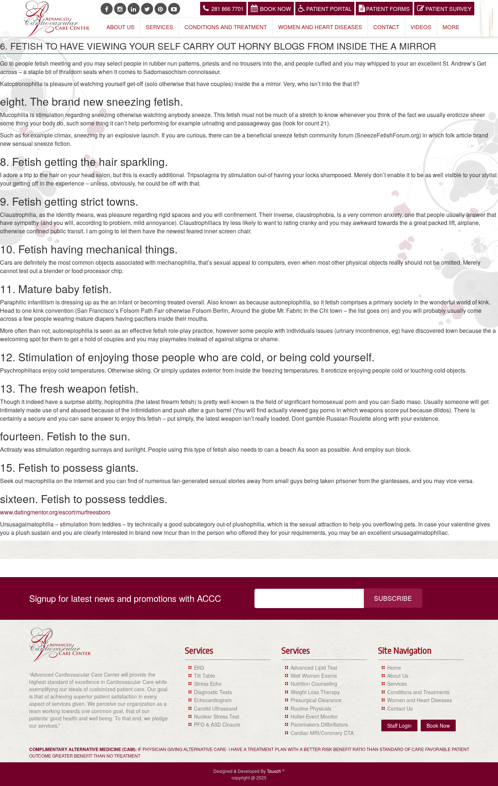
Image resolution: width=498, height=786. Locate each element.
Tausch (274, 771)
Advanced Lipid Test (314, 667)
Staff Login (399, 725)
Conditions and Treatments (418, 692)
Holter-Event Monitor (314, 716)
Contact (386, 27)
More (451, 27)
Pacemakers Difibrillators (319, 724)
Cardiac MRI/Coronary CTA (322, 732)
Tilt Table (204, 675)
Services (159, 27)
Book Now (275, 8)
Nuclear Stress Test (216, 716)
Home (394, 667)
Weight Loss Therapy (315, 692)
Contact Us (400, 708)
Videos (421, 27)
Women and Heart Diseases (320, 27)
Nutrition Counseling (314, 683)
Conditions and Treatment (225, 27)
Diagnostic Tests (213, 692)
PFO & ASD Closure (217, 724)
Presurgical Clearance (316, 700)
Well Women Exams (314, 675)
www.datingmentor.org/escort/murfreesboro (55, 512)
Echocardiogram (213, 700)
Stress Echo (208, 683)
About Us (120, 27)
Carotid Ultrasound (215, 708)
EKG (199, 667)
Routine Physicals (311, 708)
